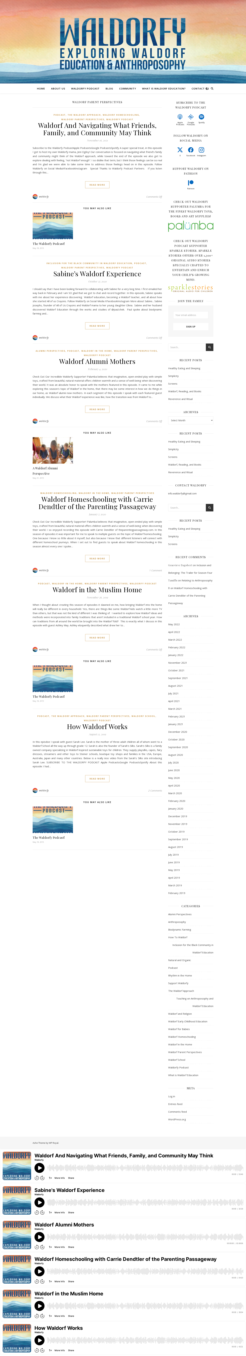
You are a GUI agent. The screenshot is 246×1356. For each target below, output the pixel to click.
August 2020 (175, 754)
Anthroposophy (177, 922)
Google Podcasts (191, 123)
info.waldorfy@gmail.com (182, 493)
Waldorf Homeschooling (121, 115)
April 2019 (174, 877)
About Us (58, 88)
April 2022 (174, 632)
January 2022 (175, 655)
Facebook (190, 155)
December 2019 (177, 816)
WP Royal (53, 1142)
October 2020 (176, 739)
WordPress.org (177, 1119)
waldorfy (44, 196)
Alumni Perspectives (50, 351)
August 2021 (175, 685)
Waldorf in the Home (96, 351)
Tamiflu (172, 580)
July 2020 (173, 762)
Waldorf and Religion (180, 1013)
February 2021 (176, 716)
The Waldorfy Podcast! (49, 244)
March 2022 (175, 639)
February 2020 (176, 801)
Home (41, 88)
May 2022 (174, 624)
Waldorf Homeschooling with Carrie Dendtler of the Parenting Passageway (97, 503)
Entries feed (175, 1104)
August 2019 (175, 847)
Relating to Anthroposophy (197, 580)
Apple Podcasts (180, 123)
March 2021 (175, 708)
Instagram (201, 155)
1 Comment (155, 570)
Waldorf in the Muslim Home (97, 589)
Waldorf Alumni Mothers (97, 361)
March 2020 (175, 793)
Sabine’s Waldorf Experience (97, 273)
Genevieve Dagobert (180, 565)
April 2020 (174, 785)
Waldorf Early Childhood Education (187, 1021)
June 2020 (174, 770)
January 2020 (175, 808)
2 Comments (155, 790)
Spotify (201, 122)
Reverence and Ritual (180, 399)
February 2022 (176, 647)
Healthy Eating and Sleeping (184, 368)
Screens (172, 383)
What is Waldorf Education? (164, 88)
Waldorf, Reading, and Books (184, 391)
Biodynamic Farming (179, 929)
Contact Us (200, 88)
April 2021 (174, 701)
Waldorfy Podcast (85, 88)
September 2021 (178, 678)
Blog (109, 88)
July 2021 (173, 693)
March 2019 (175, 885)
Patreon (190, 188)
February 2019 (176, 893)
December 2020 (177, 731)
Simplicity (173, 376)
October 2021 (176, 670)
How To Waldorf (177, 937)
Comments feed (177, 1111)
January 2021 (175, 724)
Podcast (60, 115)
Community (127, 88)
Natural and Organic (179, 960)
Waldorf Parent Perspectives (82, 119)
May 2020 (174, 777)
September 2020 (178, 747)
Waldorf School (143, 716)
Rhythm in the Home (180, 975)
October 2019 (176, 831)
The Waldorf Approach (84, 115)
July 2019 (173, 854)
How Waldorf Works (97, 726)
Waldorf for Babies (179, 1029)
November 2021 (177, 662)
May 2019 (174, 870)
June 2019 (174, 862)
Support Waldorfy (178, 983)
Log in (171, 1096)
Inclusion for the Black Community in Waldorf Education (89, 263)
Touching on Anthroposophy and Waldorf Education (194, 1002)
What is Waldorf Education (183, 1075)
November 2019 (177, 824)
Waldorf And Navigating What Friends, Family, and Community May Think (97, 129)
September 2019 (178, 839)
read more (97, 184)
